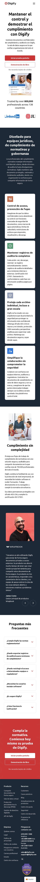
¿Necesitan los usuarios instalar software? (16, 685)
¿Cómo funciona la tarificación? (14, 707)
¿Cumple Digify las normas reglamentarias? (17, 642)
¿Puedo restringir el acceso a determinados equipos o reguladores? (18, 671)
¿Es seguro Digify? (14, 696)
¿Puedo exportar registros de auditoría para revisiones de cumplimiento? (18, 656)
